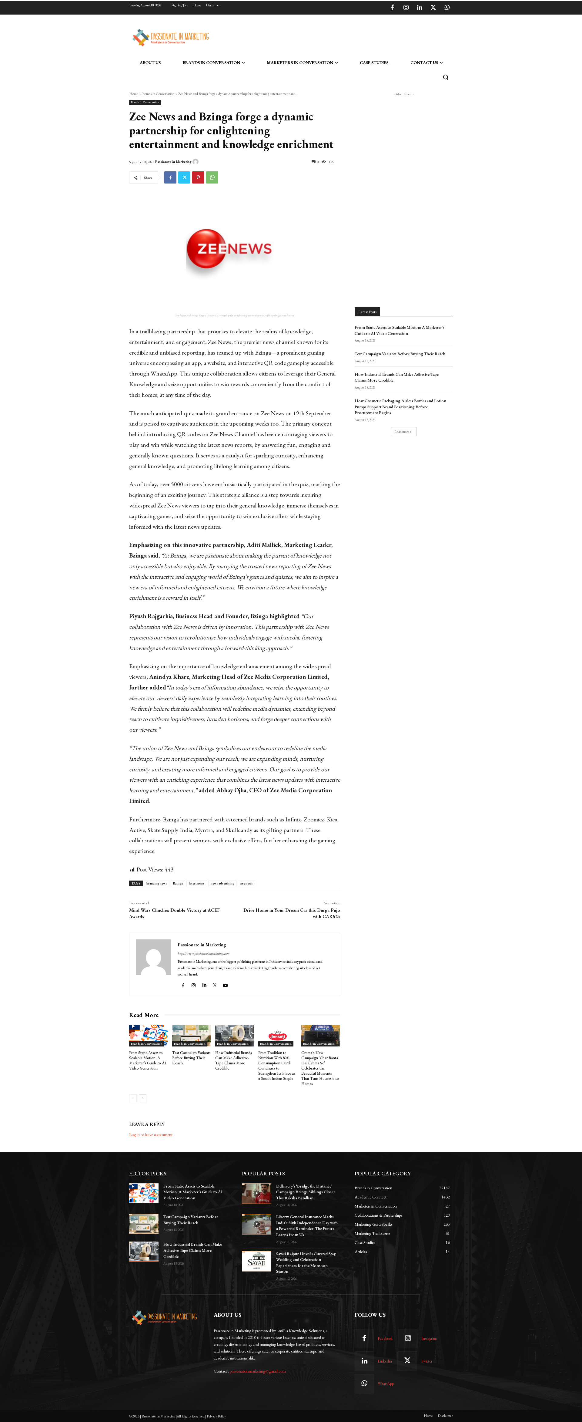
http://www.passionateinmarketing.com (203, 953)
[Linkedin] (419, 8)
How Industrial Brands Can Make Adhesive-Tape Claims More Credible (233, 1060)
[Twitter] (433, 8)
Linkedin (385, 1361)
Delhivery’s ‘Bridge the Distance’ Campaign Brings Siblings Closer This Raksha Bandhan (305, 1192)
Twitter (426, 1361)
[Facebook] (392, 8)
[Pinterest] (198, 177)
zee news (246, 883)
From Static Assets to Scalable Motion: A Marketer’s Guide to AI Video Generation (147, 1060)
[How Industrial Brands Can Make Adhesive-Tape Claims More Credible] (234, 1036)
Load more (401, 431)
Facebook (385, 1338)
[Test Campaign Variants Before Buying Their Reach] (191, 1036)
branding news (156, 883)
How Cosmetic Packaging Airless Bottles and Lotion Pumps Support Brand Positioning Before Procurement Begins (400, 406)
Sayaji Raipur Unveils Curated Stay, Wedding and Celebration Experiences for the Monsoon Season (306, 1262)
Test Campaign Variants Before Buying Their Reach (191, 1058)
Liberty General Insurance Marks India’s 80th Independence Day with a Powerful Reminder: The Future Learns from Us (307, 1225)
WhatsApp (386, 1383)
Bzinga (178, 883)
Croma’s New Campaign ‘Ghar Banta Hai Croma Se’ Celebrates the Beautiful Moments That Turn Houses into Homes (320, 1068)
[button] (445, 77)
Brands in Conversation (158, 93)
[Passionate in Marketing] (196, 162)
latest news (197, 883)
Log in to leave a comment (150, 1134)
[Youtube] (226, 984)
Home (133, 93)
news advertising (222, 883)
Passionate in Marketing (173, 162)
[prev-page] (133, 1098)
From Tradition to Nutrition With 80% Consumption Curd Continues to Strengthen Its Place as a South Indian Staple (276, 1065)
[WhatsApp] (447, 8)
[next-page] (142, 1098)
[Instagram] (406, 8)
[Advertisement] (322, 36)
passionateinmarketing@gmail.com (258, 1371)
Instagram (429, 1338)
